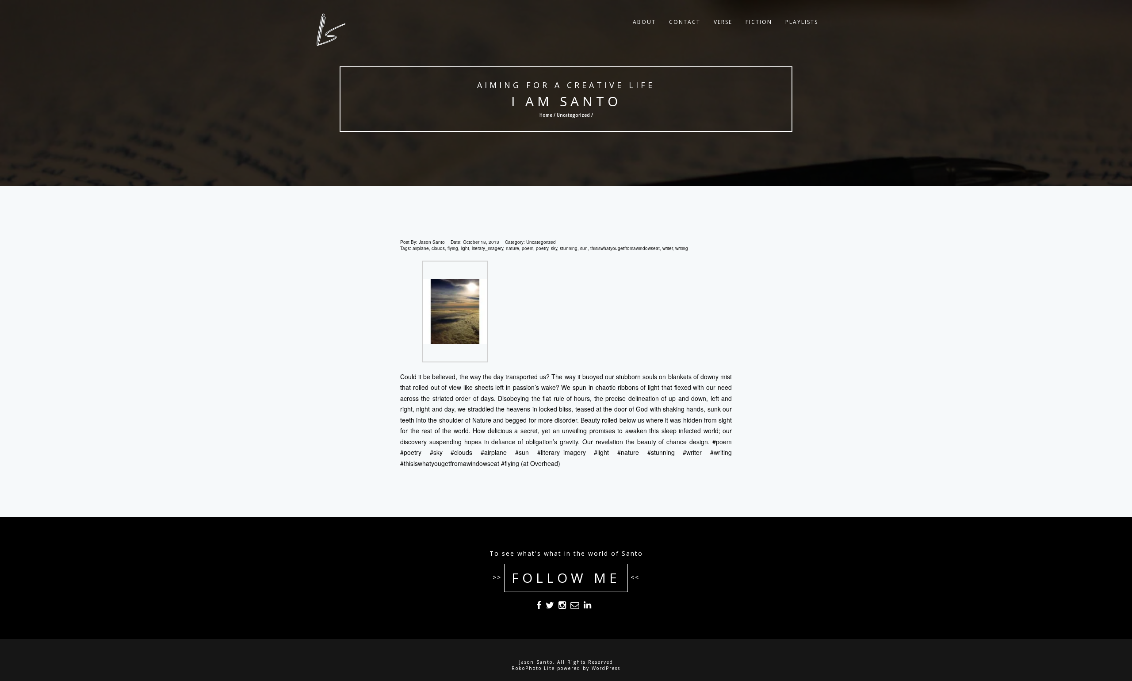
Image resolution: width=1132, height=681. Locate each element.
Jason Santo (432, 242)
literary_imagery (487, 248)
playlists (801, 22)
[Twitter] (550, 607)
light (465, 248)
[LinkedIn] (587, 607)
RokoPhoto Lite (533, 668)
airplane (421, 248)
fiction (759, 22)
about (644, 22)
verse (723, 22)
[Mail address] (574, 607)
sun (584, 248)
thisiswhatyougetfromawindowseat (625, 248)
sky (554, 248)
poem (527, 248)
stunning (568, 248)
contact (684, 22)
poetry (542, 248)
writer (667, 248)
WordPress (606, 668)
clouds (438, 248)
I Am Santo (566, 101)
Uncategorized (573, 115)
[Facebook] (538, 607)
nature (512, 248)
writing (681, 248)
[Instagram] (562, 607)
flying (452, 248)
